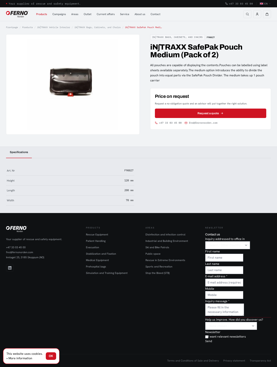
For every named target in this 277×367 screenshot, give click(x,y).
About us (140, 14)
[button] (267, 14)
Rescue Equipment (97, 234)
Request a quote (208, 113)
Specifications (19, 152)
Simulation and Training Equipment (107, 273)
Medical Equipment (97, 260)
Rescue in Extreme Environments (165, 260)
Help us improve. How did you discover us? (234, 320)
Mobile (209, 289)
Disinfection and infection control (165, 234)
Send (208, 341)
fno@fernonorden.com (203, 122)
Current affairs (106, 14)
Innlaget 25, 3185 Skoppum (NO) (25, 257)
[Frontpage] (17, 14)
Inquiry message (217, 301)
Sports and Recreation (158, 266)
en (266, 3)
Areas (74, 14)
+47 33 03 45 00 (241, 3)
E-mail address (216, 276)
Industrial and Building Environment (166, 241)
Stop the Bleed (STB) (157, 273)
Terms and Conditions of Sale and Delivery (193, 360)
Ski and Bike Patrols (157, 247)
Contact (155, 14)
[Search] (247, 14)
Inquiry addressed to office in (225, 239)
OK (51, 356)
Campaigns (59, 14)
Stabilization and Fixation (101, 253)
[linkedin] (10, 268)
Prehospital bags (96, 266)
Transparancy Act (260, 360)
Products (41, 14)
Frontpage (12, 27)
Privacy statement (234, 360)
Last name (212, 264)
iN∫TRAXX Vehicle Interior (53, 27)
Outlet (87, 14)
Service (124, 14)
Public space (153, 253)
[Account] (257, 14)
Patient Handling (96, 241)
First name (212, 251)
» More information (19, 358)
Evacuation (92, 247)
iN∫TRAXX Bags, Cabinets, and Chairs (97, 27)
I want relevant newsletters (227, 337)
